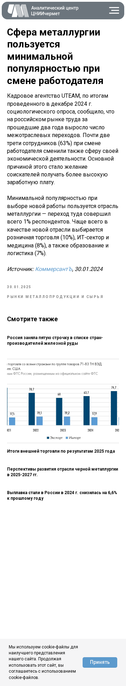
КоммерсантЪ (53, 269)
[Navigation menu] (114, 10)
